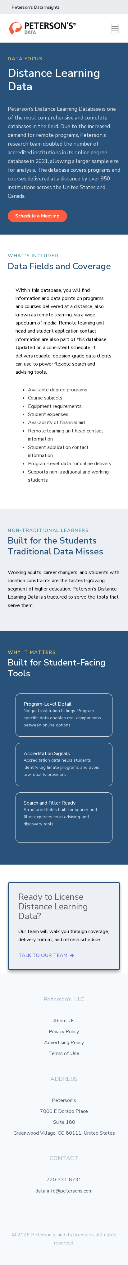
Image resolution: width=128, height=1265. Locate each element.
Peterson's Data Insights (36, 7)
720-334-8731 (64, 1179)
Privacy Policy (64, 1031)
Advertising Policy (64, 1042)
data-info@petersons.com (64, 1191)
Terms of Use (63, 1053)
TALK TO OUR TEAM (43, 955)
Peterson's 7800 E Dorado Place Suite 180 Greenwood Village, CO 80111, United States (64, 1117)
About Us (64, 1020)
